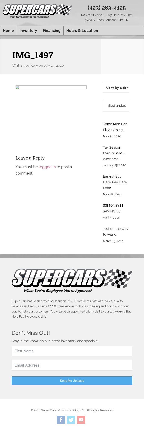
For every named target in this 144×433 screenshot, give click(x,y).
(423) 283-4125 (107, 7)
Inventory (28, 30)
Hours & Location (82, 30)
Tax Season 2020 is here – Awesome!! (114, 153)
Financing (52, 30)
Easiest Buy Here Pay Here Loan (115, 182)
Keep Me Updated (72, 380)
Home (8, 30)
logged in (47, 167)
